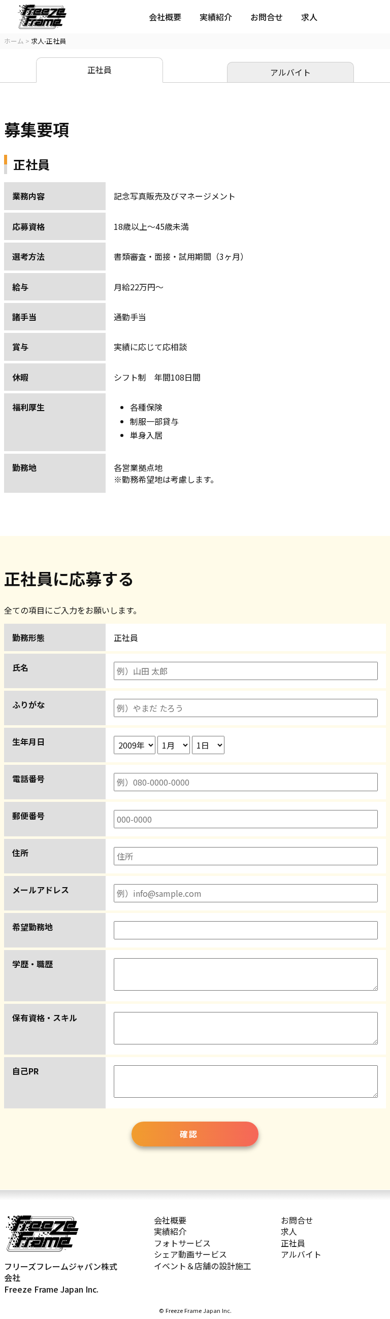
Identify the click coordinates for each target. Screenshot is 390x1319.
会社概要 (165, 17)
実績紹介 (216, 17)
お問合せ (266, 17)
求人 (309, 17)
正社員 (99, 69)
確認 (189, 1134)
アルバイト (290, 72)
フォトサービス (182, 1243)
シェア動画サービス (190, 1254)
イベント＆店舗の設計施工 (202, 1266)
